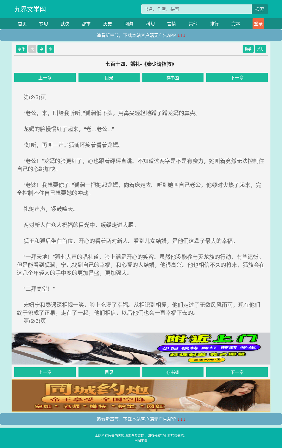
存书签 (173, 77)
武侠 (65, 23)
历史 (107, 23)
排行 (214, 23)
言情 (171, 23)
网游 (128, 23)
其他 (193, 23)
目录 (109, 77)
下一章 (237, 77)
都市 (86, 23)
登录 (258, 23)
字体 (21, 49)
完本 (235, 23)
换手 (248, 49)
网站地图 (141, 440)
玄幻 (43, 23)
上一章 (44, 77)
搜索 (259, 9)
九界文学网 (30, 9)
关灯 (260, 49)
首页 (22, 23)
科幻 (150, 23)
